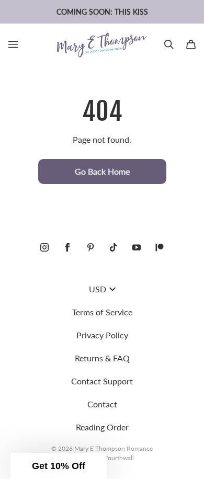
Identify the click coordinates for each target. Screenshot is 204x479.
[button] (58, 466)
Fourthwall (119, 458)
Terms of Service (102, 312)
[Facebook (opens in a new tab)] (67, 247)
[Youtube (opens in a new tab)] (136, 247)
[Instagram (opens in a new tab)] (44, 247)
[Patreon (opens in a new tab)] (159, 247)
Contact (102, 404)
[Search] (169, 44)
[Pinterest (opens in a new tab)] (90, 247)
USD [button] (97, 289)
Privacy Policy (102, 335)
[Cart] (191, 44)
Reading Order (102, 427)
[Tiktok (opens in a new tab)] (113, 247)
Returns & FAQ (102, 358)
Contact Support (102, 381)
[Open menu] (13, 44)
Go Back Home (102, 171)
